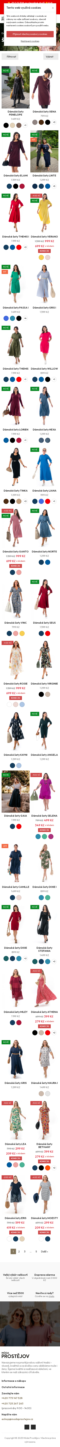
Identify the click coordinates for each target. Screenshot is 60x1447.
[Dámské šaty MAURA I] (44, 1059)
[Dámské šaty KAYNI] (16, 730)
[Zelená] (44, 836)
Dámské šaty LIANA (44, 490)
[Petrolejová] (12, 318)
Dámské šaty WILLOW (44, 368)
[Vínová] (22, 186)
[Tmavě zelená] (6, 958)
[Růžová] (18, 572)
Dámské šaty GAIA (15, 815)
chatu (51, 1296)
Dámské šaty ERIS (15, 1218)
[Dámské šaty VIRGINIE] (44, 659)
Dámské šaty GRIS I (44, 307)
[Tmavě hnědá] (41, 122)
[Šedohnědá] (34, 122)
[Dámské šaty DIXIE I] (44, 863)
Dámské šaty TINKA (16, 490)
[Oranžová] (47, 1167)
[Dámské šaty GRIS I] (44, 283)
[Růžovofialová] (50, 836)
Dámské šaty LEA (15, 1144)
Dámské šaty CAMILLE (15, 886)
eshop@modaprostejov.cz (17, 1419)
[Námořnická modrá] (34, 186)
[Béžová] (47, 694)
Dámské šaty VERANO (44, 236)
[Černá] (6, 125)
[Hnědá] (18, 125)
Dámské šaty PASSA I (15, 307)
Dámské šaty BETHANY (44, 1145)
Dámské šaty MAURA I (44, 1082)
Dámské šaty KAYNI (15, 754)
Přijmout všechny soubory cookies (30, 34)
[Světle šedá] (47, 1093)
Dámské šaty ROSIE (16, 683)
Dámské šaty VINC (15, 622)
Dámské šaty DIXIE (15, 947)
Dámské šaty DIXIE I (44, 886)
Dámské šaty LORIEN (15, 429)
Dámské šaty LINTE (44, 175)
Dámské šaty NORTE (44, 551)
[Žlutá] (41, 257)
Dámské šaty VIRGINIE (44, 683)
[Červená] (18, 247)
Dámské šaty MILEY (16, 1011)
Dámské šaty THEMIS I (15, 236)
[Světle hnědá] (18, 501)
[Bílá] (9, 704)
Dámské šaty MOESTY (44, 1218)
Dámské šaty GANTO (16, 551)
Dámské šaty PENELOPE (16, 113)
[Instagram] (33, 1427)
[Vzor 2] (47, 440)
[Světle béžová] (12, 125)
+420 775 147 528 (12, 1398)
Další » (44, 1251)
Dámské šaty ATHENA (44, 1011)
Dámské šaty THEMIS (15, 368)
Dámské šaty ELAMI (16, 175)
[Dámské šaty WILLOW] (44, 344)
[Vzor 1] (41, 440)
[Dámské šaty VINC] (16, 598)
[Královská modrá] (6, 318)
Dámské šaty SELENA (44, 815)
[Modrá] (47, 186)
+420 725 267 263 (12, 1403)
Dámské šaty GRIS (16, 1082)
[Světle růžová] (47, 257)
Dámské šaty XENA (44, 111)
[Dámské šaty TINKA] (16, 466)
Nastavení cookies (30, 41)
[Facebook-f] (26, 1427)
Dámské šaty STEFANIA (44, 949)
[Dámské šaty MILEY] (16, 988)
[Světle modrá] (22, 704)
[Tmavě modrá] (9, 186)
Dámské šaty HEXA (44, 429)
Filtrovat (11, 56)
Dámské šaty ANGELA (44, 754)
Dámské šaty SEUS (44, 622)
